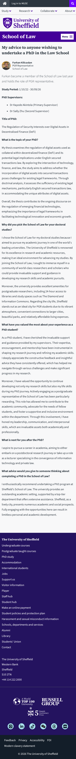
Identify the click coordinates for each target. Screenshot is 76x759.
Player (5, 591)
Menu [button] (65, 37)
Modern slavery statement (19, 746)
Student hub (9, 602)
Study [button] (5, 11)
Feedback (10, 740)
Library (6, 636)
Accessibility (37, 740)
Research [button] (24, 11)
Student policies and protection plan (23, 613)
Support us (8, 579)
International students (15, 568)
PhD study (8, 557)
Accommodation (11, 562)
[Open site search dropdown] (72, 3)
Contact (6, 647)
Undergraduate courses (16, 545)
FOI (49, 740)
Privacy (23, 740)
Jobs (5, 574)
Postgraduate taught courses (19, 551)
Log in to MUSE (20, 3)
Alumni (6, 630)
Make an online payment (16, 608)
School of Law (19, 36)
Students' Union (11, 642)
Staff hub (7, 596)
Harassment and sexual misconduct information (30, 619)
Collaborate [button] (47, 11)
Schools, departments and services (22, 625)
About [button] (68, 11)
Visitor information (13, 585)
